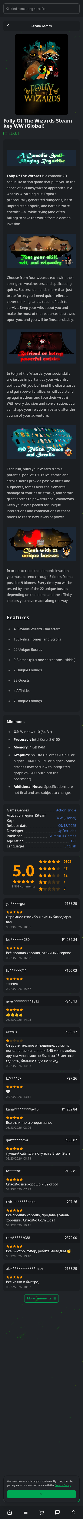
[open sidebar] (26, 1512)
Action (61, 810)
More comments (39, 1298)
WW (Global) (66, 818)
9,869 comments (23, 886)
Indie (72, 810)
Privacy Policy (63, 1485)
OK (41, 1494)
